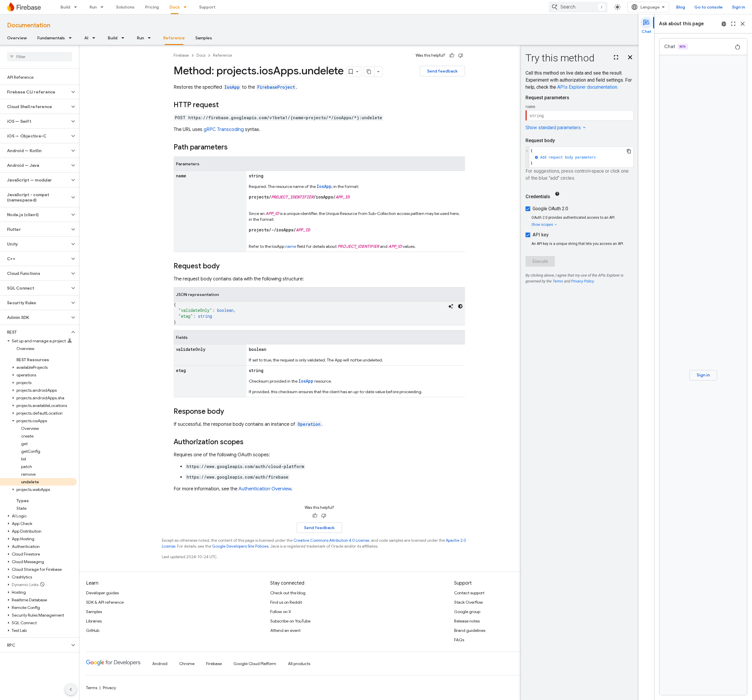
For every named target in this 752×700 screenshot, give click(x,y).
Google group (467, 611)
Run (93, 7)
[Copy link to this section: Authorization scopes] (249, 442)
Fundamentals (51, 38)
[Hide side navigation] (71, 689)
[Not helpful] (460, 55)
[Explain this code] (451, 306)
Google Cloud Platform (255, 663)
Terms (91, 687)
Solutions (125, 7)
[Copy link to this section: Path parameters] (233, 147)
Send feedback (442, 71)
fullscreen (733, 23)
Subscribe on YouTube (290, 621)
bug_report (723, 23)
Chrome (186, 663)
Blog (680, 7)
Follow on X (280, 611)
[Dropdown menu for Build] (77, 7)
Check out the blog (288, 592)
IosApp (232, 87)
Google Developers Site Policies (240, 546)
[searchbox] (39, 56)
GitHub (92, 630)
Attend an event (285, 630)
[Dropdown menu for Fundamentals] (72, 38)
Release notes (467, 621)
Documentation (28, 25)
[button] (35, 92)
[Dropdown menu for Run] (104, 7)
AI (86, 38)
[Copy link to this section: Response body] (230, 411)
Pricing (152, 7)
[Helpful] (451, 55)
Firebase (181, 55)
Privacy (109, 687)
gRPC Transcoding (224, 129)
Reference (174, 38)
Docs (174, 7)
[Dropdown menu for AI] (95, 38)
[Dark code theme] (460, 306)
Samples (203, 38)
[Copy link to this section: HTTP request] (225, 105)
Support (207, 7)
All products (299, 663)
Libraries (94, 621)
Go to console (708, 7)
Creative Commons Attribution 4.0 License (331, 540)
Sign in (738, 7)
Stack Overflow (468, 602)
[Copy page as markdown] (369, 72)
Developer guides (102, 592)
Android (159, 663)
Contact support (469, 592)
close (742, 23)
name (290, 246)
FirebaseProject (276, 87)
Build (65, 7)
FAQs (459, 639)
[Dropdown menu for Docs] (187, 7)
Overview (17, 38)
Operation (309, 424)
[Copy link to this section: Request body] (225, 266)
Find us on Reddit (286, 602)
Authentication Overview (265, 489)
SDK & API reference (105, 602)
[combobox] (578, 7)
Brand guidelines (469, 630)
